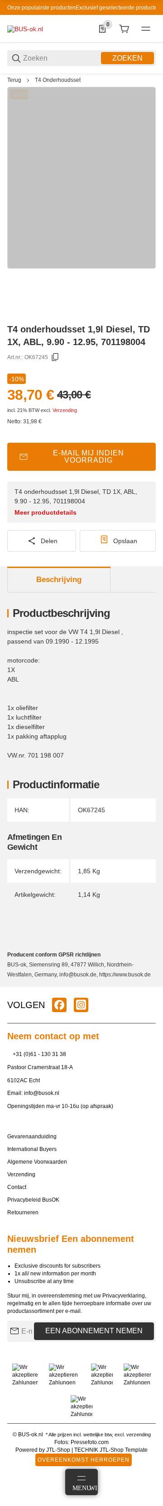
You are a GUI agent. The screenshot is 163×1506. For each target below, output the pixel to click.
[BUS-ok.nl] (25, 28)
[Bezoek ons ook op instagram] (81, 1005)
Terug (14, 80)
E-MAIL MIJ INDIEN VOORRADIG (88, 456)
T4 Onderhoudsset (58, 80)
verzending (138, 1434)
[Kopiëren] (55, 357)
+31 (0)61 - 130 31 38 (39, 1054)
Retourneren (22, 1212)
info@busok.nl (41, 1093)
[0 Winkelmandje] (124, 29)
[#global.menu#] (146, 29)
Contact (16, 1187)
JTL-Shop (59, 1450)
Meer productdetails (45, 512)
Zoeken (127, 58)
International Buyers (32, 1149)
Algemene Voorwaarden (37, 1162)
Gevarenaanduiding (32, 1136)
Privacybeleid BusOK (33, 1200)
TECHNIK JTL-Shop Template (111, 1450)
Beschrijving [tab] (59, 579)
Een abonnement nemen (94, 1331)
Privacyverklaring (123, 1296)
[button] (148, 983)
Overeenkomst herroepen (83, 1460)
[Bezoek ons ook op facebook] (59, 1005)
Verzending (65, 410)
